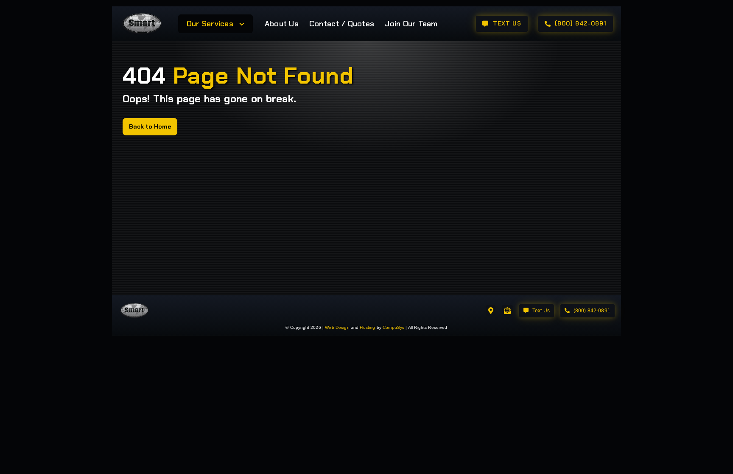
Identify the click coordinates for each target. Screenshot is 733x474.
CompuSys (393, 327)
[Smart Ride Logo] (142, 14)
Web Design (337, 327)
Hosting (367, 327)
